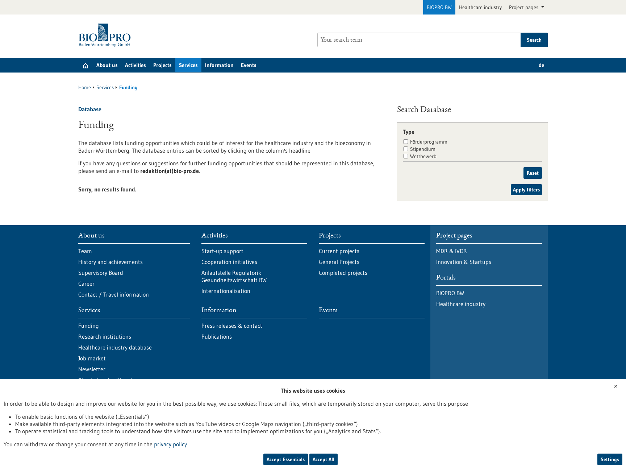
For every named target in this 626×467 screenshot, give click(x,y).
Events (248, 65)
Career (86, 283)
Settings (610, 459)
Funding (88, 325)
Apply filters (526, 189)
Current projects (339, 251)
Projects (162, 65)
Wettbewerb (423, 156)
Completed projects (343, 272)
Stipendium (422, 149)
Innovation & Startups (463, 261)
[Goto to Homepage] (106, 35)
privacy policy (170, 444)
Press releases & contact (231, 325)
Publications (216, 336)
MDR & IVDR (451, 251)
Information (219, 65)
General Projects (339, 261)
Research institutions (104, 336)
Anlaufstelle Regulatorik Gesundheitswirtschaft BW (234, 276)
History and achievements (110, 261)
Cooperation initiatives (229, 261)
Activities (135, 65)
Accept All (323, 459)
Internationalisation (225, 290)
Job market (92, 358)
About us (107, 65)
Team (85, 251)
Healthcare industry (480, 7)
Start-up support (222, 251)
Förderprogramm (428, 142)
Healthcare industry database (115, 347)
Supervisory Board (100, 272)
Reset (533, 173)
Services (188, 65)
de (541, 65)
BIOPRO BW (439, 7)
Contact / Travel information (113, 294)
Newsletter (91, 369)
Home (84, 87)
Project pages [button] (524, 7)
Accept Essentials (286, 459)
